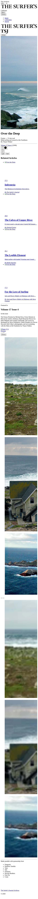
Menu (3, 12)
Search (7, 21)
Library (3, 35)
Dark (7, 154)
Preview (3, 331)
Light (3, 154)
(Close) (4, 14)
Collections (8, 20)
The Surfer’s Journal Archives (10, 890)
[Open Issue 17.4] (5, 329)
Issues (6, 18)
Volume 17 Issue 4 (6, 145)
